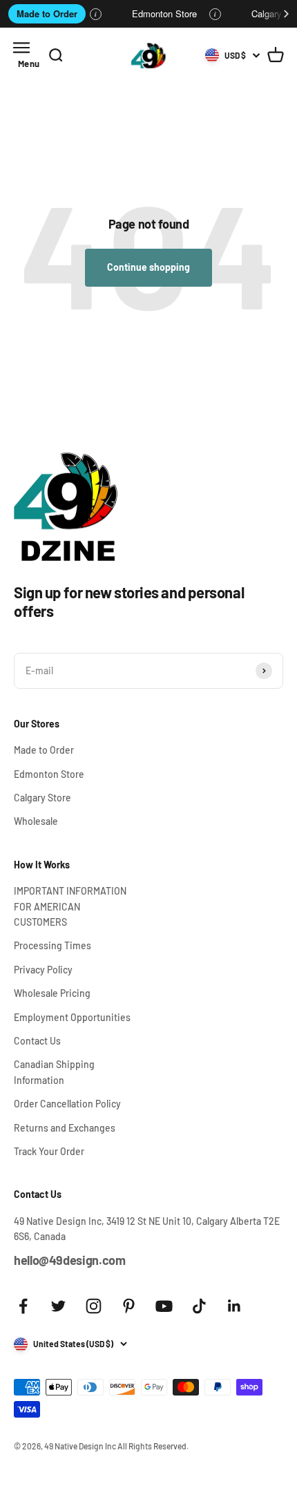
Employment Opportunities (72, 1017)
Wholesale (36, 821)
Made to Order (47, 13)
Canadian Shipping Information (54, 1071)
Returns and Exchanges (64, 1128)
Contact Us (37, 1041)
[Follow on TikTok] (199, 1306)
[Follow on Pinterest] (128, 1306)
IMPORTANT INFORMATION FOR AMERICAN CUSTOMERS (70, 906)
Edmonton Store (164, 13)
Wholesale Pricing (52, 993)
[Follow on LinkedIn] (234, 1306)
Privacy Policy (43, 969)
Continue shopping (148, 267)
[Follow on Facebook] (23, 1306)
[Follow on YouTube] (164, 1306)
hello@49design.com (70, 1260)
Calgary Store (42, 797)
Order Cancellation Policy (67, 1103)
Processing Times (52, 945)
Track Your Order (49, 1151)
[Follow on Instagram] (93, 1306)
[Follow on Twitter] (58, 1306)
